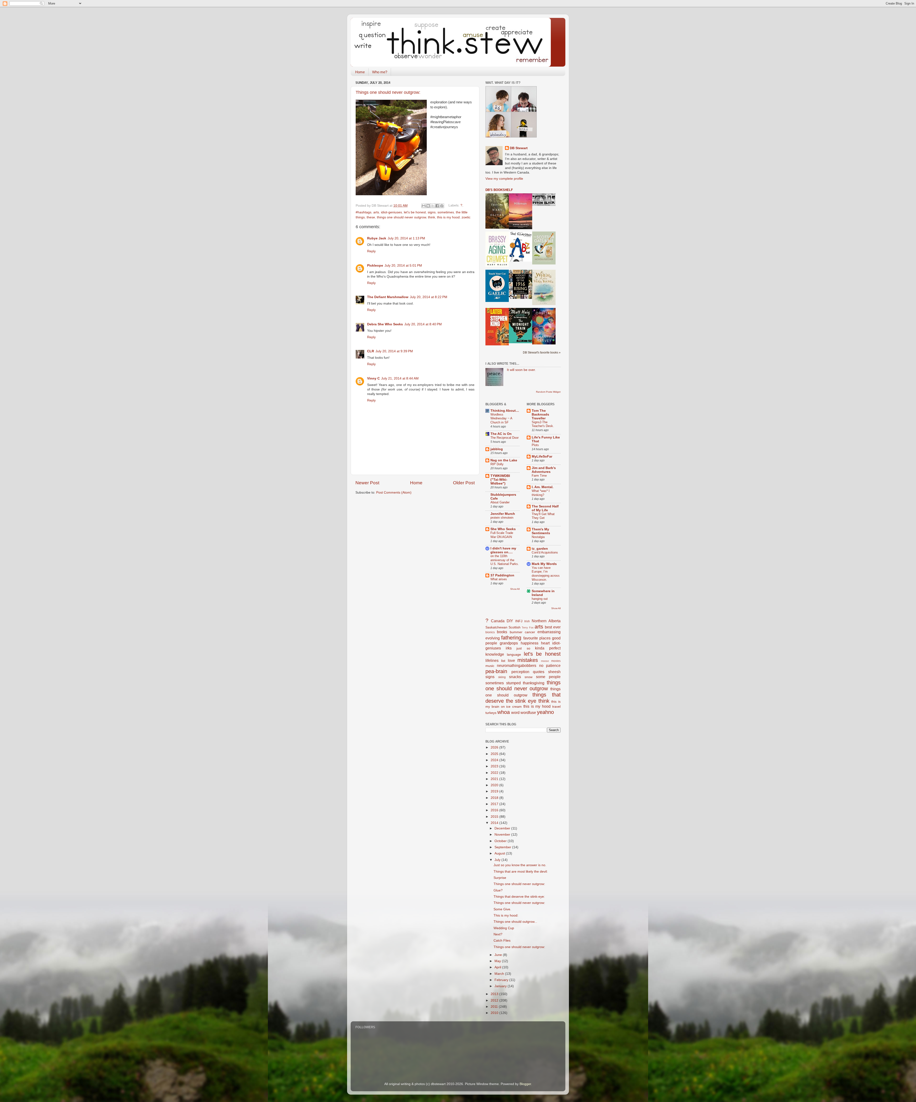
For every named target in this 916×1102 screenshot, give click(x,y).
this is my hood (448, 217)
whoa (503, 712)
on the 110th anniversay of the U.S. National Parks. (504, 560)
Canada (498, 621)
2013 (495, 994)
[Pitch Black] (544, 205)
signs (432, 212)
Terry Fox (527, 627)
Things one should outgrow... (515, 921)
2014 (495, 823)
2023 (495, 766)
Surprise (500, 878)
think (431, 217)
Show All (515, 589)
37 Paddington (502, 575)
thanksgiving (533, 683)
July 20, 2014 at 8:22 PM (428, 297)
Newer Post (367, 482)
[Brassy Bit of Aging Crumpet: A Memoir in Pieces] (497, 266)
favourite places (537, 638)
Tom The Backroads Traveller (540, 414)
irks (509, 648)
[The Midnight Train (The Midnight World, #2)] (520, 342)
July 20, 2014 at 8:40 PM (423, 324)
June (498, 955)
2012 (495, 1000)
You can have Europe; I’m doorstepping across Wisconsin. (546, 573)
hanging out (540, 599)
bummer (516, 632)
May (498, 961)
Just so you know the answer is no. (520, 865)
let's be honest (415, 212)
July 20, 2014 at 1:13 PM (406, 238)
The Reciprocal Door (504, 437)
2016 (495, 810)
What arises (498, 579)
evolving (492, 638)
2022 (495, 773)
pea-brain (496, 671)
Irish (527, 621)
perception (520, 672)
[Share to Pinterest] (441, 205)
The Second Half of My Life (545, 508)
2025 (495, 754)
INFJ (518, 621)
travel (556, 706)
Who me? (379, 72)
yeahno (545, 712)
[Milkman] (520, 228)
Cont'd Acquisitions (545, 552)
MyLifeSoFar (542, 456)
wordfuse (528, 712)
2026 (495, 747)
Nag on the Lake (503, 460)
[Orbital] (544, 343)
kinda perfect (548, 648)
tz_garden (540, 548)
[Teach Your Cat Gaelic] (497, 301)
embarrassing (549, 632)
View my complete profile (504, 178)
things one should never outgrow (401, 217)
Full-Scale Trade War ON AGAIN (501, 535)
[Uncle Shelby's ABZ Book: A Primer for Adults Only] (520, 260)
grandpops (509, 643)
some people (548, 677)
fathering (511, 638)
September (503, 847)
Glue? (498, 890)
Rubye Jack (376, 238)
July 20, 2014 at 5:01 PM (403, 265)
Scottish (514, 627)
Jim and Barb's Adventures (544, 470)
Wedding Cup (504, 928)
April (498, 967)
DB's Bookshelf (499, 190)
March (499, 973)
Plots (535, 445)
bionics (490, 632)
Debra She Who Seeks (385, 324)
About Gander (500, 502)
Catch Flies (502, 940)
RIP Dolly (497, 464)
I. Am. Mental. (542, 487)
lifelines (492, 660)
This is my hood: (506, 915)
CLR (370, 351)
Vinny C (373, 378)
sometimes (445, 212)
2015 (495, 816)
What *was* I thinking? (541, 493)
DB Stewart (519, 148)
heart (545, 643)
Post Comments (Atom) (393, 492)
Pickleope (375, 265)
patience (553, 665)
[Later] (497, 344)
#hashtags (363, 212)
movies (556, 661)
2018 (495, 798)
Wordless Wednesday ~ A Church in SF (501, 418)
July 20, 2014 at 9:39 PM (394, 351)
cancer (530, 632)
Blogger (525, 1084)
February (501, 980)
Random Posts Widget (548, 391)
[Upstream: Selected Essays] (497, 227)
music (489, 666)
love (511, 660)
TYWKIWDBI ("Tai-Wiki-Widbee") (500, 479)
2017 (495, 804)
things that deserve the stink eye (523, 698)
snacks (515, 677)
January (501, 986)
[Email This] (423, 205)
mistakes (527, 660)
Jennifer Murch (502, 514)
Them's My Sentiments (541, 531)
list (503, 661)
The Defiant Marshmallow (387, 297)
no (541, 665)
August (500, 853)
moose (545, 660)
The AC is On (501, 434)
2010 (495, 1013)
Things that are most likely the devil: (521, 871)
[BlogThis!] (428, 205)
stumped (513, 683)
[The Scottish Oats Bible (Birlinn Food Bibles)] (544, 263)
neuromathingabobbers (516, 665)
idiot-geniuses (391, 212)
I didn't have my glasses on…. (503, 550)
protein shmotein (501, 517)
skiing (502, 677)
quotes (538, 672)
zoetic (466, 217)
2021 (495, 779)
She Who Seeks (503, 529)
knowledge (494, 654)
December (502, 828)
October (501, 841)
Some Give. (502, 909)
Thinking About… (504, 410)
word (515, 712)
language (514, 654)
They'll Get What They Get (543, 516)
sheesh (554, 672)
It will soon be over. (521, 370)
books (502, 632)
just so (523, 648)
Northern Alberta (546, 621)
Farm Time (539, 475)
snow (528, 677)
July (497, 860)
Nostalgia (538, 537)
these (371, 217)
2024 (495, 760)
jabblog (496, 449)
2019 (495, 791)
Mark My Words (544, 564)
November (502, 834)
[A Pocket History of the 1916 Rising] (520, 298)
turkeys (490, 713)
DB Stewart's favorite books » (542, 352)
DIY (510, 621)
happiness (529, 643)
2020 (495, 785)
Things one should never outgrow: (388, 92)
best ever (553, 627)
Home (360, 72)
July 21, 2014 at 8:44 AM (400, 378)
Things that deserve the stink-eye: (519, 896)
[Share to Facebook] (437, 205)
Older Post (464, 482)
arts (376, 212)
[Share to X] (432, 205)
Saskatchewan (496, 627)
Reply (371, 251)
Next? (498, 934)
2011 (495, 1006)
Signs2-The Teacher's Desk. (543, 424)
